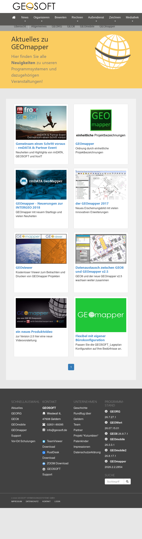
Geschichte (80, 408)
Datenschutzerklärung (87, 452)
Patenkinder (81, 441)
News (24, 17)
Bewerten (60, 17)
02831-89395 (55, 424)
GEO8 (71, 26)
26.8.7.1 (119, 434)
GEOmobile (87, 26)
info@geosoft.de (57, 430)
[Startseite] (14, 17)
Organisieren (42, 17)
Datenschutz (32, 501)
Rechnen (77, 17)
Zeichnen (115, 17)
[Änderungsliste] (107, 411)
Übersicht (20, 26)
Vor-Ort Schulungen (23, 441)
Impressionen (82, 447)
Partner (78, 430)
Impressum (16, 501)
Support (16, 435)
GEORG (57, 26)
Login (57, 501)
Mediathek (132, 17)
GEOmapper (107, 26)
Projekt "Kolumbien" (86, 435)
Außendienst (96, 17)
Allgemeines (39, 26)
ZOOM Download (57, 463)
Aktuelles (17, 408)
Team (77, 424)
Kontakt (46, 501)
